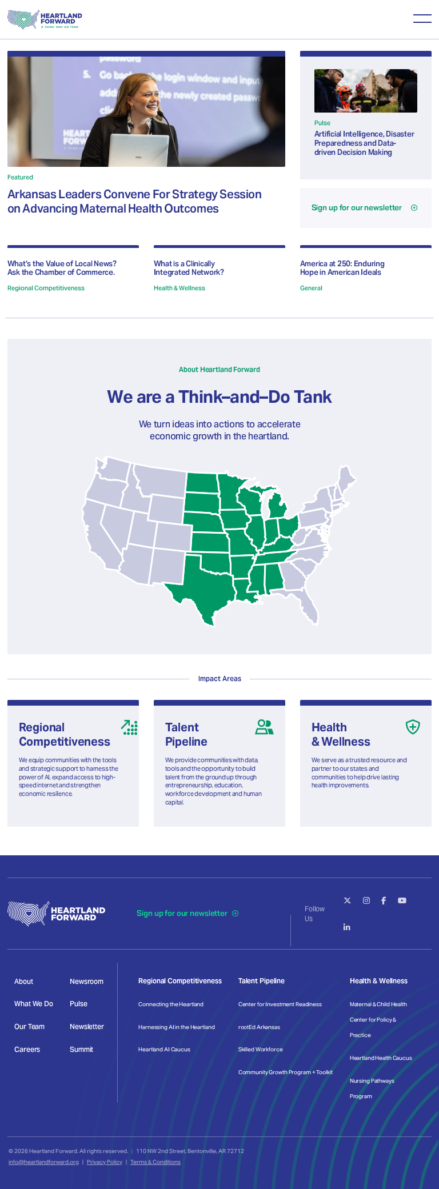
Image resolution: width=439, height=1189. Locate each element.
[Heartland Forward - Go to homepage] (45, 20)
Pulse (78, 1003)
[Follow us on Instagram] (366, 901)
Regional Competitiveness (179, 980)
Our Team (29, 1026)
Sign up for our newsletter (183, 913)
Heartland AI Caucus (164, 1049)
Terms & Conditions (155, 1162)
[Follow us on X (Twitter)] (347, 901)
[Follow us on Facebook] (383, 901)
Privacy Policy (104, 1162)
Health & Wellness (379, 980)
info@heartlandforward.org (44, 1162)
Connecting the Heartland (170, 1004)
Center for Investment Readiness (280, 1004)
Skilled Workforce (260, 1049)
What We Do (33, 1003)
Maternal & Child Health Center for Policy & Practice (378, 1019)
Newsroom (86, 981)
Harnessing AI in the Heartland (176, 1027)
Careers (27, 1049)
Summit (81, 1049)
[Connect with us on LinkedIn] (347, 927)
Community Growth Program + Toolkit (285, 1072)
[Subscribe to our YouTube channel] (402, 901)
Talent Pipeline (261, 980)
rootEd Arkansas (259, 1027)
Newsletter (87, 1026)
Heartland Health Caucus (381, 1058)
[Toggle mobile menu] (422, 18)
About (23, 981)
